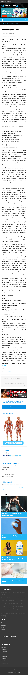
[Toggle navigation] (2, 19)
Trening (3, 616)
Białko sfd (4, 469)
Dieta (8, 598)
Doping (2, 627)
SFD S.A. (18, 672)
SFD (3, 472)
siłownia (12, 613)
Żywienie (24, 615)
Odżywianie (3, 625)
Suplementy (24, 613)
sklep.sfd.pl (3, 647)
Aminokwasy (8, 592)
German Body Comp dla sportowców (11, 378)
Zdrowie (3, 629)
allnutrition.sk (4, 654)
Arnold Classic (14, 592)
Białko (3, 595)
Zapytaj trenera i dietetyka (14, 406)
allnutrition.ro (4, 658)
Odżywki (13, 484)
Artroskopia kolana (8, 371)
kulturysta (12, 600)
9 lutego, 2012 (5, 33)
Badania (18, 592)
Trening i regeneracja (5, 623)
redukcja (3, 613)
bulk (20, 594)
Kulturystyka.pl (12, 33)
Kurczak (18, 600)
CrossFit (3, 597)
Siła (9, 613)
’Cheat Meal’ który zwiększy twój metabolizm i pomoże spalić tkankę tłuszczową (14, 384)
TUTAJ (4, 365)
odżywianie (13, 606)
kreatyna (7, 600)
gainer (17, 597)
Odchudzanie (5, 606)
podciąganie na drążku (10, 611)
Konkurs (2, 600)
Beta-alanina (24, 592)
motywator (17, 603)
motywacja (8, 603)
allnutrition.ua (4, 660)
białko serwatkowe (10, 594)
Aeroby (2, 592)
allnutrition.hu (4, 656)
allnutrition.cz (4, 651)
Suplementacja (4, 632)
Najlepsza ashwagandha (7, 476)
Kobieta (23, 597)
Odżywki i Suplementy (11, 609)
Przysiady (23, 611)
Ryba (7, 613)
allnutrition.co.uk (4, 663)
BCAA (21, 592)
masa (21, 600)
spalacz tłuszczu (12, 453)
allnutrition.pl (4, 649)
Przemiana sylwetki (18, 611)
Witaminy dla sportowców (8, 474)
